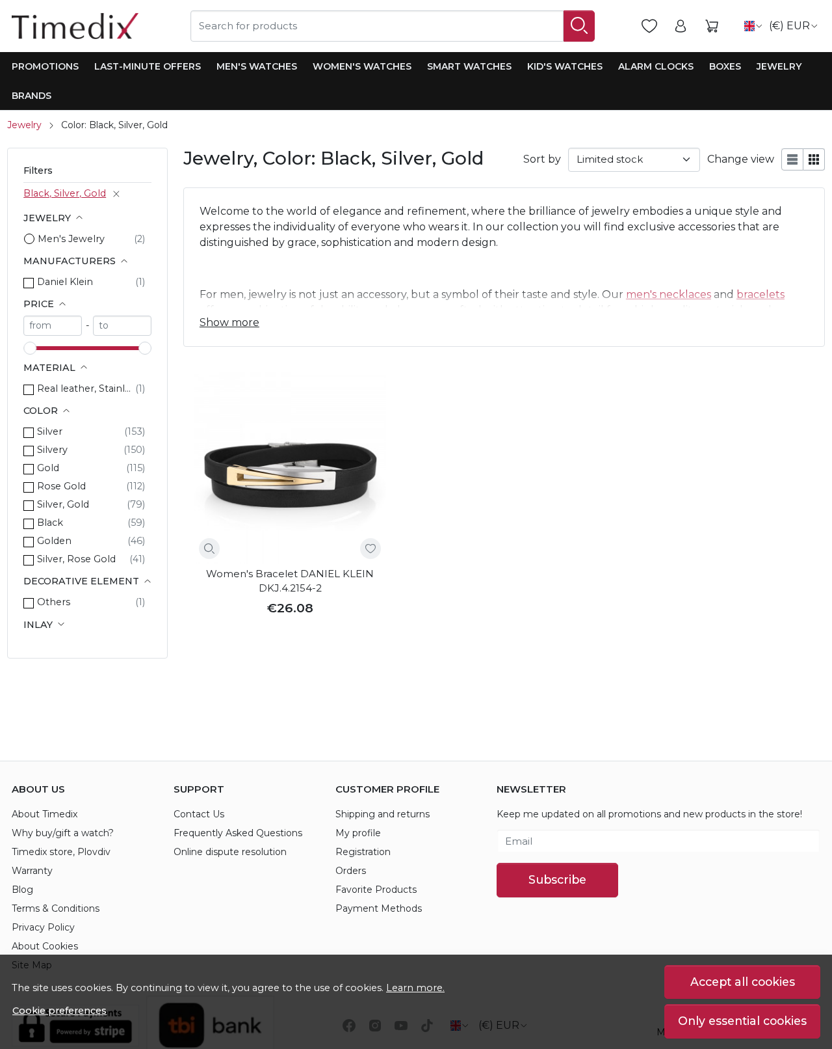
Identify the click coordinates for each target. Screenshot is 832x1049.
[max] (122, 326)
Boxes (725, 66)
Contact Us (199, 814)
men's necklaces (668, 294)
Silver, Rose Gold (76, 559)
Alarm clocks (656, 66)
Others (53, 602)
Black (50, 522)
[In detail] (209, 548)
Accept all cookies (742, 981)
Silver (49, 431)
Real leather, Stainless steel (86, 388)
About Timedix (44, 814)
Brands (31, 96)
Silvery (52, 450)
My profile (358, 833)
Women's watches (362, 66)
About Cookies (45, 946)
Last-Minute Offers (147, 66)
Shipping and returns (382, 814)
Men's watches (256, 66)
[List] (792, 159)
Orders (350, 871)
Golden (54, 541)
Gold (48, 468)
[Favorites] (649, 26)
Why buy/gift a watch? (63, 833)
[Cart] (712, 26)
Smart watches (469, 66)
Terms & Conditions (55, 908)
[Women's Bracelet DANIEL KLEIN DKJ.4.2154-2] (290, 468)
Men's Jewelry (71, 239)
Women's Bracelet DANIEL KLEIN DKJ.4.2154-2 (290, 581)
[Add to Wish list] (370, 548)
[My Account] (681, 26)
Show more (229, 322)
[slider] (29, 348)
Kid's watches (565, 66)
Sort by (542, 159)
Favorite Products (376, 889)
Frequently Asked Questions (238, 833)
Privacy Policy (43, 927)
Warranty (32, 871)
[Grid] (814, 159)
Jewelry (779, 66)
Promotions (45, 66)
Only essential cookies (742, 1021)
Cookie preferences (59, 1010)
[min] (52, 326)
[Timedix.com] (75, 26)
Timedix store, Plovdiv (61, 852)
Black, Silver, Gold (64, 193)
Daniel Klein (65, 282)
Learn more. (415, 988)
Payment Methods (378, 908)
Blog (22, 889)
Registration (363, 852)
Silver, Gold (63, 504)
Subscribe (557, 879)
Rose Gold (61, 486)
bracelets (760, 294)
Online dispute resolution (230, 852)
